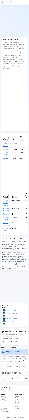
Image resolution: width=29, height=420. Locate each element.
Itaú (12, 342)
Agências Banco (19, 409)
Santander (19, 342)
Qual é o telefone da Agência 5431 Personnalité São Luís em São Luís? (11, 372)
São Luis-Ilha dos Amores (6, 203)
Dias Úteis (17, 406)
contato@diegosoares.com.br (8, 391)
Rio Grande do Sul (5, 411)
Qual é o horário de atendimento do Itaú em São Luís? (13, 351)
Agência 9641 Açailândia (11, 318)
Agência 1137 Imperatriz (11, 310)
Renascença (7, 214)
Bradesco (6, 342)
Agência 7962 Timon (10, 321)
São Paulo (3, 406)
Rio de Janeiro (4, 408)
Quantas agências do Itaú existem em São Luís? (13, 367)
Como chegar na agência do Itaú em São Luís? (13, 378)
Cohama (5, 158)
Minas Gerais (4, 409)
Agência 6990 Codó (9, 324)
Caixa (16, 338)
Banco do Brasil (7, 338)
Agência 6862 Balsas (10, 316)
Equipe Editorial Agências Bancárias (17, 416)
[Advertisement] (14, 22)
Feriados (17, 408)
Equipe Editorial (4, 397)
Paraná (2, 412)
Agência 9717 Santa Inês (11, 313)
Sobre (2, 396)
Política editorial (4, 400)
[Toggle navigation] (26, 2)
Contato (3, 399)
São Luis (5, 149)
